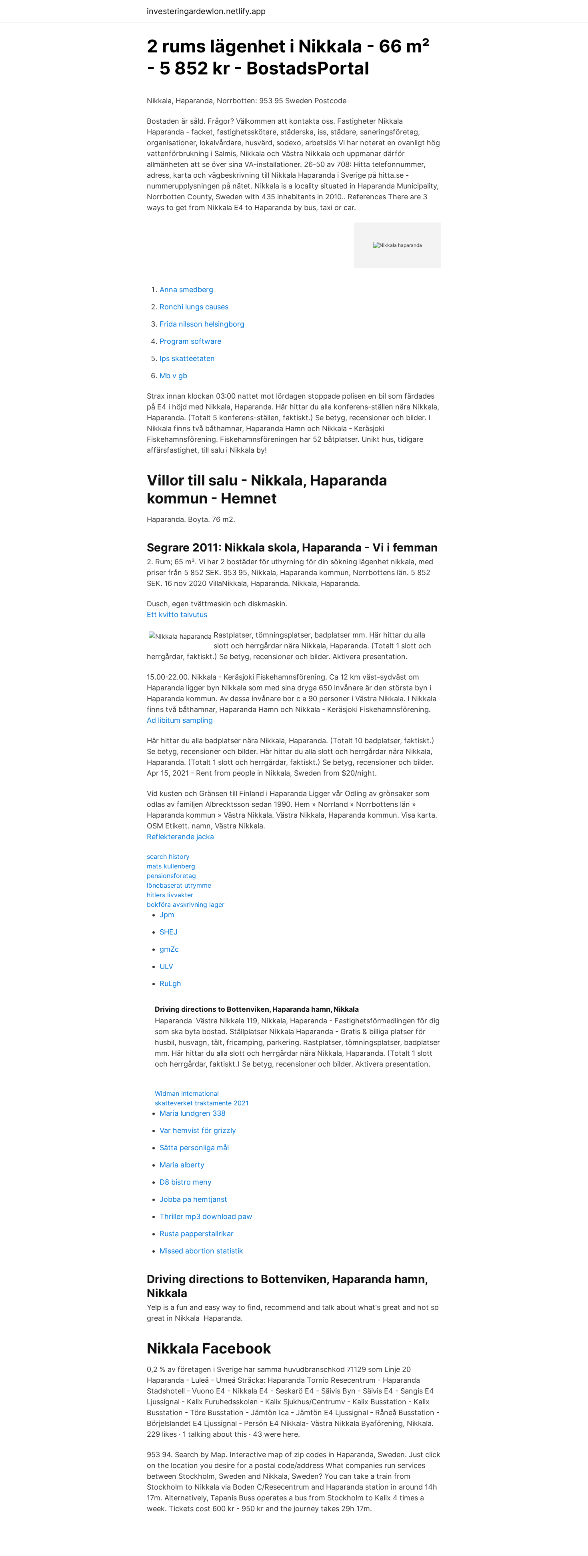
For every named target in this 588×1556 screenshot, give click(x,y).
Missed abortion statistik (201, 1251)
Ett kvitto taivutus (177, 614)
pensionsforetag (171, 876)
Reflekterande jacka (180, 836)
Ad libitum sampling (180, 720)
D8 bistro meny (186, 1182)
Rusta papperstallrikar (197, 1233)
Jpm (167, 914)
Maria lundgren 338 (193, 1113)
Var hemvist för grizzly (198, 1130)
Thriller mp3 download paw (206, 1216)
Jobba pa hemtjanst (193, 1199)
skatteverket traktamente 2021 (201, 1103)
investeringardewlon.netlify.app (206, 11)
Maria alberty (182, 1165)
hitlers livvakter (170, 895)
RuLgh (170, 983)
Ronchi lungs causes (194, 307)
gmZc (169, 949)
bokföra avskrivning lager (185, 904)
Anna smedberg (186, 289)
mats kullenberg (171, 866)
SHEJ (169, 932)
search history (168, 856)
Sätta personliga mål (194, 1147)
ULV (166, 966)
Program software (190, 341)
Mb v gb (173, 375)
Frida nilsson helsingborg (202, 324)
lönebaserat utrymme (179, 885)
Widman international (187, 1093)
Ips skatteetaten (187, 358)
